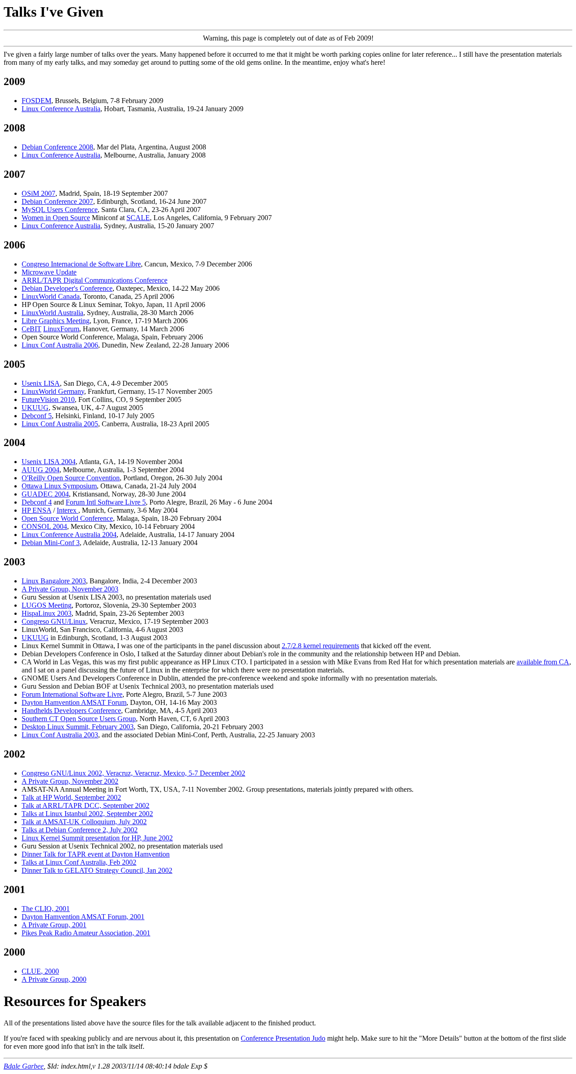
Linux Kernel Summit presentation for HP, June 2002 (97, 838)
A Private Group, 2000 (54, 979)
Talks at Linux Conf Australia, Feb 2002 (79, 862)
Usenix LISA (41, 383)
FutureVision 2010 (48, 399)
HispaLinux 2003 (47, 613)
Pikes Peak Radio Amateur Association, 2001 (86, 933)
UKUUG (35, 407)
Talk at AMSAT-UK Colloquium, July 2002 (84, 822)
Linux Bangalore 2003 (54, 581)
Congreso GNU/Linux (54, 621)
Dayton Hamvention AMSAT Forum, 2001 (83, 917)
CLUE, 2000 (40, 971)
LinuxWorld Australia (52, 312)
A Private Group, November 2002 (70, 781)
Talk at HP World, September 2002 (71, 797)
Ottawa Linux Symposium (59, 486)
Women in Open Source (56, 217)
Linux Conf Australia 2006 (60, 345)
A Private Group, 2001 (54, 925)
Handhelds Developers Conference (71, 710)
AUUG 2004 (40, 470)
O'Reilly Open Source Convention (71, 478)
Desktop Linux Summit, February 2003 (78, 727)
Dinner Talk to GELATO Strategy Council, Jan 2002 (97, 870)
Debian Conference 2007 (57, 201)
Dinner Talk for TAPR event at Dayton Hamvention (96, 854)
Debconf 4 (37, 502)
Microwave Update (49, 272)
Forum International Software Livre (72, 694)
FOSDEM (36, 100)
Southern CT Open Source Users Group (79, 718)
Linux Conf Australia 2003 (60, 735)
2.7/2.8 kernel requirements (320, 646)
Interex (67, 510)
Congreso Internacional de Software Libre (81, 264)
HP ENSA (36, 510)
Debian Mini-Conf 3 (51, 542)
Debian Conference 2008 (57, 147)
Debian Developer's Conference (67, 288)
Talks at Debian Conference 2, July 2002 (80, 830)
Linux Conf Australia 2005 (60, 424)
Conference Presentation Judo (283, 1038)
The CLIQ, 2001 (46, 908)
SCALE (138, 217)
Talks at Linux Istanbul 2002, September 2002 (87, 813)
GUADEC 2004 (45, 494)
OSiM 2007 (38, 193)
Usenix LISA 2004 (49, 461)
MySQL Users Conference (60, 209)
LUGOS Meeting (47, 605)
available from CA (543, 662)
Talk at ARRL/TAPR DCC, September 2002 (85, 805)
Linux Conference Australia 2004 (69, 534)
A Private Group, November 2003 (70, 589)
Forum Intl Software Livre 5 (106, 502)
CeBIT (31, 329)
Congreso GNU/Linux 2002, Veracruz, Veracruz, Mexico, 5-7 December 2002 (133, 773)
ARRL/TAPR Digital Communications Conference (94, 280)
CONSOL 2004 (44, 526)
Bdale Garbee (24, 1066)
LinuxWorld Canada (51, 296)
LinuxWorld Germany (53, 391)
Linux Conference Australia (61, 109)
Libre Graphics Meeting (56, 321)
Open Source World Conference (67, 518)
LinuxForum (61, 329)
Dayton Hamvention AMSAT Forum (74, 702)
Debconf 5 (37, 416)
